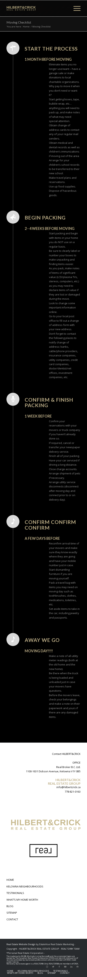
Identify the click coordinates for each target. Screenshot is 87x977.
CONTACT (12, 919)
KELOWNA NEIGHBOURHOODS (24, 886)
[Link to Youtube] (65, 967)
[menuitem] (10, 971)
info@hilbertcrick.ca (68, 787)
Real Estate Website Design (20, 944)
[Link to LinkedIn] (71, 967)
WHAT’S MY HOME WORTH (22, 899)
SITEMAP (11, 912)
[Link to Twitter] (53, 967)
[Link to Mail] (77, 967)
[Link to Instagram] (47, 967)
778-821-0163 (73, 791)
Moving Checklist (18, 22)
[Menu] (75, 8)
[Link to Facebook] (59, 967)
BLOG (9, 906)
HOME (10, 880)
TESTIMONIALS (15, 893)
